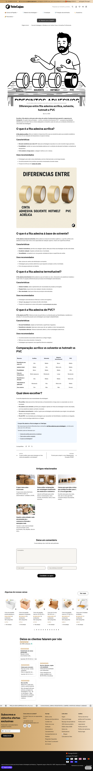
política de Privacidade (84, 719)
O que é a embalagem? (26, 438)
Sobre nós (64, 729)
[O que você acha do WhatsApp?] (29, 725)
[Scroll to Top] (90, 763)
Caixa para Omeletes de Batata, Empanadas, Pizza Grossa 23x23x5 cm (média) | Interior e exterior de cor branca (82, 613)
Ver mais (83, 593)
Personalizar (89, 765)
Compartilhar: (20, 446)
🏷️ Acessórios (78, 12)
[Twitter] (32, 446)
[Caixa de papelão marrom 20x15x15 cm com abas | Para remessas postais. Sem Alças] (39, 604)
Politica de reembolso (84, 729)
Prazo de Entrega (66, 719)
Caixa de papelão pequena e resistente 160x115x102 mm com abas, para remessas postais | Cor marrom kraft (25, 613)
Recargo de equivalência (68, 721)
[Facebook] (26, 446)
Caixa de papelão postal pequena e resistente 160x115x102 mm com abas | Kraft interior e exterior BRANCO (11, 613)
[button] (86, 6)
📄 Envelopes (46, 12)
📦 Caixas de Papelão (11, 12)
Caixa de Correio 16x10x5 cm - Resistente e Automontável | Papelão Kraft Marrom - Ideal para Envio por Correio (54, 613)
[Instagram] (25, 725)
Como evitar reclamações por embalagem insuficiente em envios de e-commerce (46, 489)
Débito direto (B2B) (67, 726)
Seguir (63, 716)
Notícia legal (81, 731)
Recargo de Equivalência (52, 719)
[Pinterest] (29, 446)
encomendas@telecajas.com (31, 722)
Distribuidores (65, 731)
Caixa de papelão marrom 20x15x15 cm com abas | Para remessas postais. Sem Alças (39, 613)
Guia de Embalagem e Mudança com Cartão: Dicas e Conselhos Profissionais (51, 25)
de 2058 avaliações (25, 644)
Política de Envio (82, 726)
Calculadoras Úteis (67, 736)
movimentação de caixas (50, 304)
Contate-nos (48, 721)
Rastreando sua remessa (77, 765)
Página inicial (25, 25)
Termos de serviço (83, 716)
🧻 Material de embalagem (29, 12)
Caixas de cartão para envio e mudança (30, 434)
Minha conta (48, 716)
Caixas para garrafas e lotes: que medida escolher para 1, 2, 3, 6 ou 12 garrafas (67, 489)
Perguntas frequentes (51, 739)
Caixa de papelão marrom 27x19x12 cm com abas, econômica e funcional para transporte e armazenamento (68, 613)
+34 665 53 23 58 (28, 721)
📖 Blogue (64, 734)
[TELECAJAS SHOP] (14, 6)
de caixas (26, 302)
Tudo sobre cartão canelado (27, 436)
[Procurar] (72, 6)
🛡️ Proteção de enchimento (62, 12)
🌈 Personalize (9, 16)
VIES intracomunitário (67, 724)
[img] (47, 642)
